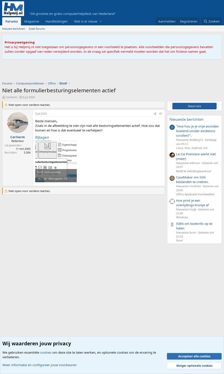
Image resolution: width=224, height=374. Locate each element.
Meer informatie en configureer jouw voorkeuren (39, 365)
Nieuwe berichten (13, 29)
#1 (161, 113)
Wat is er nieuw (85, 21)
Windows (182, 217)
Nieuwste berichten (187, 119)
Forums (11, 21)
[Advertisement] (81, 71)
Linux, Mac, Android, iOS (192, 148)
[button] (101, 21)
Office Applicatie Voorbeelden (195, 194)
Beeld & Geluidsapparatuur (193, 171)
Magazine (31, 21)
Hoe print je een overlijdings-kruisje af (192, 202)
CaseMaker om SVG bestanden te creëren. (192, 179)
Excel (179, 240)
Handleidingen (57, 21)
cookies (45, 352)
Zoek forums (37, 29)
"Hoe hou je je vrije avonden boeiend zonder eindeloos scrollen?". (197, 131)
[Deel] (155, 113)
